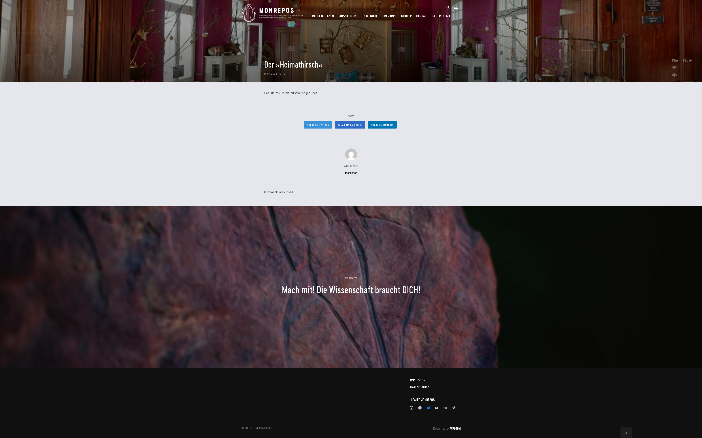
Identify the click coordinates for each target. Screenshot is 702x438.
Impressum (418, 380)
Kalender (370, 16)
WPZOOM (455, 428)
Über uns (389, 16)
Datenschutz (419, 387)
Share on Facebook (350, 125)
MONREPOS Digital (413, 16)
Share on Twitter (318, 125)
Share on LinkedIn (382, 125)
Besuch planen (323, 16)
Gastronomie (441, 16)
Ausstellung (348, 16)
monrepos (351, 173)
